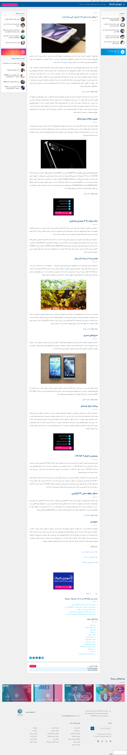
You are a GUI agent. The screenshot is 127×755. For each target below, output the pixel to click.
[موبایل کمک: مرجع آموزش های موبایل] (115, 4)
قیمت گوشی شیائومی (91, 637)
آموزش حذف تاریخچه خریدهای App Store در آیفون (84, 605)
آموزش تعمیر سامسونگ (53, 736)
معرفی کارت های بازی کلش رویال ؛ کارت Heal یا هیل (110, 31)
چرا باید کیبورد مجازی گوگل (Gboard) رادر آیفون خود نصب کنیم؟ (81, 614)
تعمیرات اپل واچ (76, 745)
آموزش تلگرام (34, 736)
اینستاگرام (100, 1)
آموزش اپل (114, 1)
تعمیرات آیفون (33, 742)
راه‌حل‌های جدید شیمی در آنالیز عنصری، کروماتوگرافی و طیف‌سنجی (11, 37)
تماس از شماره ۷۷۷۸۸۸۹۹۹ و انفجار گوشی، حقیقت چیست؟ (82, 612)
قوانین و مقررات (33, 734)
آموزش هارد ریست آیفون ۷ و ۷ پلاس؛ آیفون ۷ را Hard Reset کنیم (80, 607)
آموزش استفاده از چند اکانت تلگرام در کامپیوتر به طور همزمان (111, 25)
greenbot (88, 594)
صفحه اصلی (103, 4)
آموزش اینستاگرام (76, 736)
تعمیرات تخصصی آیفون (90, 639)
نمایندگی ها (77, 728)
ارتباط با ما (34, 731)
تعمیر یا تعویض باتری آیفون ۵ (13, 70)
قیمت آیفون (93, 630)
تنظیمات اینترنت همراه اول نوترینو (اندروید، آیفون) (79, 699)
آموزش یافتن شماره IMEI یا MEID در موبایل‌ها (48, 699)
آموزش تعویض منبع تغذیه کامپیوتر (12, 19)
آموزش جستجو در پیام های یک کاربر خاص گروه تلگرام (111, 42)
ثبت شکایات (77, 731)
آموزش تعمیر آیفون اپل (53, 734)
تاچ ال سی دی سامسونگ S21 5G (88, 647)
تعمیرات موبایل (92, 635)
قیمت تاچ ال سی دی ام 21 (91, 557)
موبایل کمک (63, 62)
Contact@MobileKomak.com (69, 716)
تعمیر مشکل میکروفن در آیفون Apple (11, 82)
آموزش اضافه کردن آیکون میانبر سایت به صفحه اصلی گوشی (110, 698)
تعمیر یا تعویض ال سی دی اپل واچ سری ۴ (11, 64)
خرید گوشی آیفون (91, 649)
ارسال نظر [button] (33, 666)
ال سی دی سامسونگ (91, 642)
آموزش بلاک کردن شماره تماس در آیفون (86, 610)
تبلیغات (91, 1)
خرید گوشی (93, 632)
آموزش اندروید (108, 1)
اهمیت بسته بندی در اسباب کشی (12, 43)
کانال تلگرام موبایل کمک (113, 52)
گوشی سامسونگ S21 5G (90, 644)
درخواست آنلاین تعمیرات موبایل (9, 5)
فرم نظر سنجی (33, 739)
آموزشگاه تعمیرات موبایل (74, 739)
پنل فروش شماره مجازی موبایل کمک (87, 654)
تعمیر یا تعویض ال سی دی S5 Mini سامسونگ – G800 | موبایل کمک (11, 76)
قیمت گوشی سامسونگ (90, 628)
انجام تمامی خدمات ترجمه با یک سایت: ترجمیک (11, 25)
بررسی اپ (95, 1)
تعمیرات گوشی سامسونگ (52, 742)
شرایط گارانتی (55, 728)
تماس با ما (82, 4)
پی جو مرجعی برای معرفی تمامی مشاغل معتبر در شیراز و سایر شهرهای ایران (11, 31)
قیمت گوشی (93, 625)
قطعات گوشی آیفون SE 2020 (90, 562)
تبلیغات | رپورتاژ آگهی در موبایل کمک (92, 4)
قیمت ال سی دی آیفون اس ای (90, 552)
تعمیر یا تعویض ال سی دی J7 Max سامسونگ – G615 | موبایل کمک (11, 87)
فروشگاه (35, 728)
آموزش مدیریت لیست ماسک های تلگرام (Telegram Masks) (110, 19)
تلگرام (104, 1)
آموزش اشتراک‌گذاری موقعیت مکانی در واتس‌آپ (16, 699)
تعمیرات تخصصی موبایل (18, 58)
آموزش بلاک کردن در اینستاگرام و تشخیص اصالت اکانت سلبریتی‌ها (112, 37)
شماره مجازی (93, 651)
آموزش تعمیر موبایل (75, 734)
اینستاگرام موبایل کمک (14, 52)
